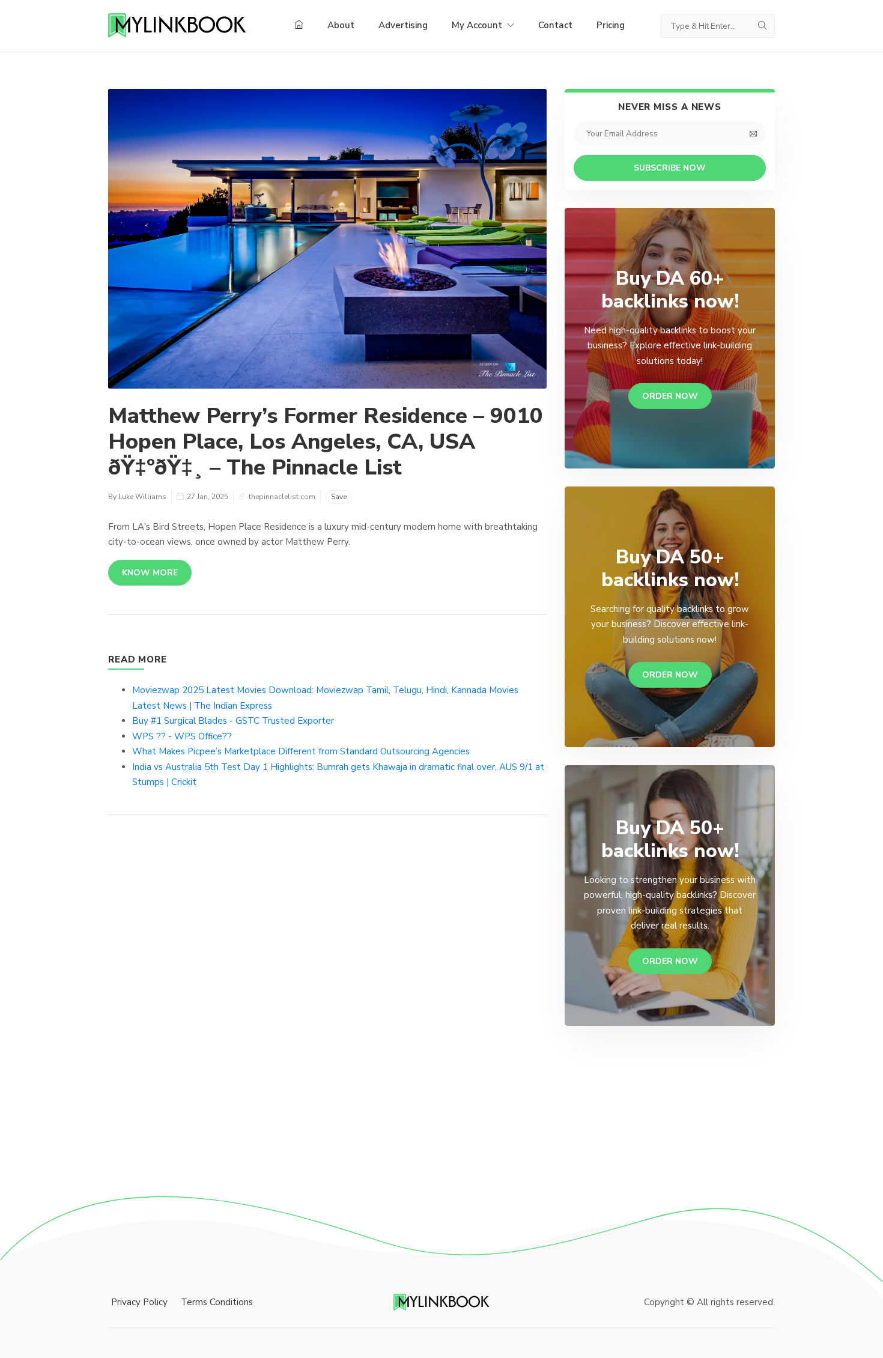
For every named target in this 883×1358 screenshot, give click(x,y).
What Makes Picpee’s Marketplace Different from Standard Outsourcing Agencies (301, 751)
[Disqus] (327, 1004)
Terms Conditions (217, 1302)
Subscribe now (670, 168)
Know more (150, 572)
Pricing (610, 25)
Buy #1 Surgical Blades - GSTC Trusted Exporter (233, 721)
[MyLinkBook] (177, 25)
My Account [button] (478, 25)
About (340, 25)
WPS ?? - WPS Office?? (182, 736)
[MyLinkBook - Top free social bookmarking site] (441, 1302)
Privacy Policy (139, 1302)
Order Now (670, 396)
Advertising (403, 25)
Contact (555, 25)
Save (339, 497)
